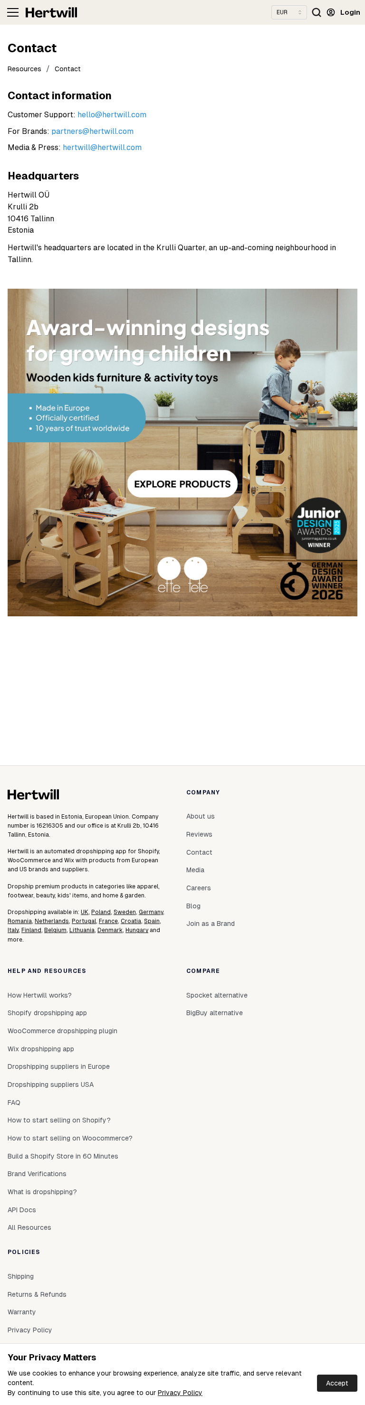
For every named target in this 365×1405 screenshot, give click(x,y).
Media (195, 870)
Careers (198, 888)
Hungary (136, 930)
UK (84, 912)
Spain (152, 921)
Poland (101, 912)
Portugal (84, 921)
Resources (24, 69)
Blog (193, 906)
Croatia (131, 921)
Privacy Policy (180, 1392)
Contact (68, 69)
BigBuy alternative (214, 1013)
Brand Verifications (37, 1174)
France (108, 921)
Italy (13, 930)
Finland (31, 930)
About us (200, 816)
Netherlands (52, 921)
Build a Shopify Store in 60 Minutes (63, 1156)
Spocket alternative (217, 995)
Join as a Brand (210, 923)
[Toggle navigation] (13, 12)
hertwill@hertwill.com (102, 147)
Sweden (125, 912)
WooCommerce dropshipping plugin (62, 1031)
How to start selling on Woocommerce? (70, 1138)
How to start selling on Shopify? (59, 1120)
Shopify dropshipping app (47, 1013)
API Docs (22, 1210)
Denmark (110, 930)
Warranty (22, 1312)
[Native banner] (182, 452)
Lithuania (82, 930)
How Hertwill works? (40, 995)
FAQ (14, 1102)
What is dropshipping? (42, 1192)
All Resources (29, 1227)
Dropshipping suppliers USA (51, 1084)
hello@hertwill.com (111, 114)
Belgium (55, 930)
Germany (151, 912)
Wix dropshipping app (41, 1049)
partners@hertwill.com (92, 131)
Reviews (199, 834)
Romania (20, 921)
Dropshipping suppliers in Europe (59, 1066)
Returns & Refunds (37, 1294)
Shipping (21, 1276)
